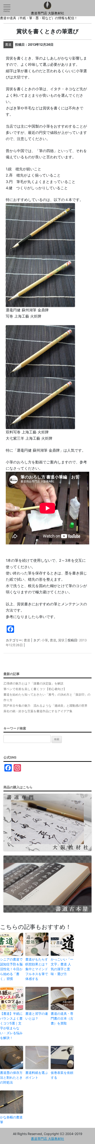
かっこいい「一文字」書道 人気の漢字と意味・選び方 (62, 966)
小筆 (45, 640)
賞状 (61, 640)
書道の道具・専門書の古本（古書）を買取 (62, 1018)
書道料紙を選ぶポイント (36, 1075)
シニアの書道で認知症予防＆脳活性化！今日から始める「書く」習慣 (11, 969)
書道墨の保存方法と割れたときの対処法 (11, 1077)
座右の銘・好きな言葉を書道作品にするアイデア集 (37, 711)
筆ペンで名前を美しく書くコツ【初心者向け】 (34, 689)
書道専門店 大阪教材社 (47, 13)
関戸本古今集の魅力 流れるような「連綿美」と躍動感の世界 (45, 705)
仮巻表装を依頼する (62, 1075)
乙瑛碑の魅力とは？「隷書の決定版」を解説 (33, 683)
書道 (27, 640)
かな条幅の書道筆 (11, 1119)
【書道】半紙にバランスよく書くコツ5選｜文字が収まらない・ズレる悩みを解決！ (11, 1026)
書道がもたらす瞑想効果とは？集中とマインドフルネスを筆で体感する (36, 969)
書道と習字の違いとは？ (36, 1016)
